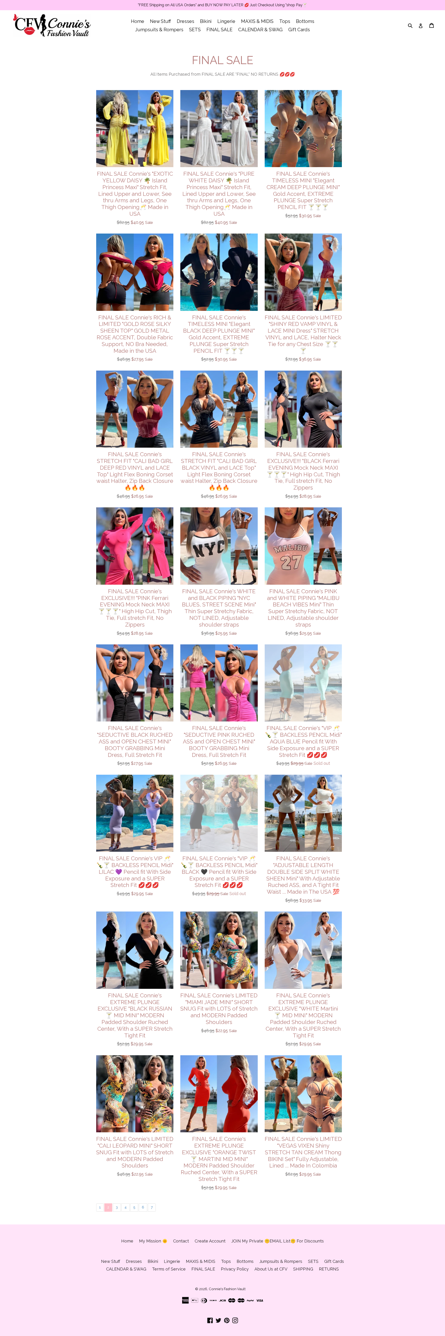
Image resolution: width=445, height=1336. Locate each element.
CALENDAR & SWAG (260, 29)
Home (137, 21)
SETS (195, 29)
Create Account (210, 1241)
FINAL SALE (219, 29)
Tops (284, 21)
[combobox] (413, 25)
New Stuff (160, 21)
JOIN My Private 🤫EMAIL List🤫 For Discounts (277, 1241)
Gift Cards (299, 29)
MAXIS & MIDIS (257, 21)
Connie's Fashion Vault (227, 1289)
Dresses (185, 21)
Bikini (206, 21)
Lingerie (226, 21)
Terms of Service (169, 1269)
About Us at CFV (270, 1269)
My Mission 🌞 (153, 1241)
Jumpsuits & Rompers (159, 29)
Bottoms (305, 21)
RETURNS (329, 1269)
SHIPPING (303, 1269)
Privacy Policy (235, 1269)
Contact (181, 1241)
